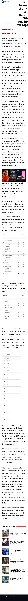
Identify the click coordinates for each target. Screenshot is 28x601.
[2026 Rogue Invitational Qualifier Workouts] (5, 579)
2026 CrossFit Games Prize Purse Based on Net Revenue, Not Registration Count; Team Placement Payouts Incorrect (18, 569)
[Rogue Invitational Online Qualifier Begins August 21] (5, 560)
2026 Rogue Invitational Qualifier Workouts (16, 579)
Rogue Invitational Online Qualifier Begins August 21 (17, 560)
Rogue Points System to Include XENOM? (16, 551)
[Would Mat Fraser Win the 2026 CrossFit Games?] (5, 542)
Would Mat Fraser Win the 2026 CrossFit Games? (17, 542)
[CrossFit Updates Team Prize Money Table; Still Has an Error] (5, 533)
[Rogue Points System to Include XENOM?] (5, 551)
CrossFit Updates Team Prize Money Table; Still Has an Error (18, 532)
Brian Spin (8, 29)
